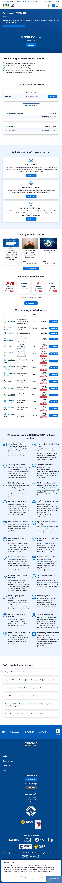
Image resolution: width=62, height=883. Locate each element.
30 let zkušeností (23, 467)
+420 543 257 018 (21, 1)
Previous (3, 288)
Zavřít (27, 878)
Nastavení (39, 878)
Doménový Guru (42, 543)
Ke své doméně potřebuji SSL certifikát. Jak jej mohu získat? (24, 714)
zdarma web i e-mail (43, 582)
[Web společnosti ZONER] (27, 824)
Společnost (7, 771)
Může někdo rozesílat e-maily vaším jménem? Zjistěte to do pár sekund (11, 255)
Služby (5, 756)
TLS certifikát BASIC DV (50, 508)
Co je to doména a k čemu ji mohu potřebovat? (20, 672)
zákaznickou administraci (45, 562)
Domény (6, 263)
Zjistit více (31, 175)
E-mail (10, 346)
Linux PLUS (11, 388)
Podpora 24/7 (31, 794)
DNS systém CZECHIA (51, 617)
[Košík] (49, 5)
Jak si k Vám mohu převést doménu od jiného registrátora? (24, 696)
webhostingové (42, 488)
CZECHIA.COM (37, 435)
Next (59, 288)
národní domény (20, 26)
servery (44, 490)
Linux (9, 381)
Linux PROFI (11, 395)
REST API (17, 601)
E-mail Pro (11, 353)
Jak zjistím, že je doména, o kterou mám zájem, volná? (23, 688)
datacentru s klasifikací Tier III (17, 637)
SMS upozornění (25, 525)
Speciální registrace (43, 527)
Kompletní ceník (29, 105)
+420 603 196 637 (8, 1)
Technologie (8, 761)
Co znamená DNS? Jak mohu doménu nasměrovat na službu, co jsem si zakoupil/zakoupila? (28, 705)
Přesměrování (8, 340)
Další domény (31, 303)
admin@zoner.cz (34, 1)
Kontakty (49, 1)
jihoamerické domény (9, 26)
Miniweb (22, 344)
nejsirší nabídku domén (51, 486)
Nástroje (6, 766)
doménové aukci (13, 547)
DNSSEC (17, 504)
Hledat (57, 1)
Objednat (31, 45)
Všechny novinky (31, 268)
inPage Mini (11, 322)
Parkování (11, 333)
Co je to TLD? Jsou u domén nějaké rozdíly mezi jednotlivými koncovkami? (29, 680)
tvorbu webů (51, 490)
